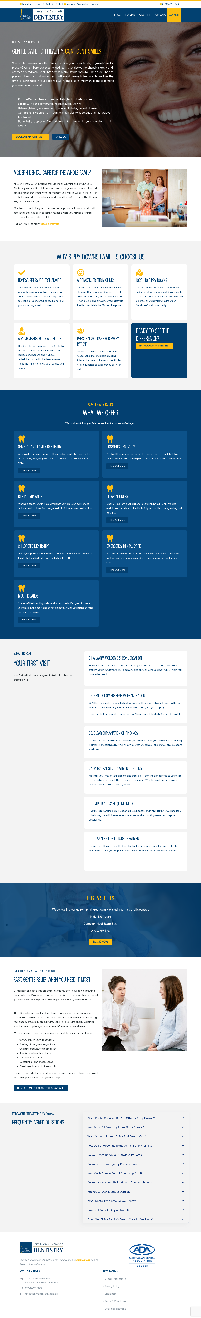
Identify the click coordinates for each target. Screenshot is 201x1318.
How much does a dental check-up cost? (114, 1173)
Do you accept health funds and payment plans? (119, 1182)
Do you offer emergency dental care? (112, 1164)
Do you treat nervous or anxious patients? (115, 1155)
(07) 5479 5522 (33, 1288)
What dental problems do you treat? (111, 1201)
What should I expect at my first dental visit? (116, 1136)
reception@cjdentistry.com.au (83, 4)
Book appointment (115, 1309)
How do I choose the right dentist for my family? (119, 1146)
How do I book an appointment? (108, 1210)
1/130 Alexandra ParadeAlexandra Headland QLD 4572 (42, 1280)
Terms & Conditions (115, 1301)
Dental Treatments (115, 1279)
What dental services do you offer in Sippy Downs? (121, 1118)
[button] (136, 1116)
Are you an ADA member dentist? (109, 1192)
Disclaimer (110, 1294)
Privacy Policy (111, 1286)
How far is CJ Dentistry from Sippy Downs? (115, 1127)
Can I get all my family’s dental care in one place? (120, 1219)
